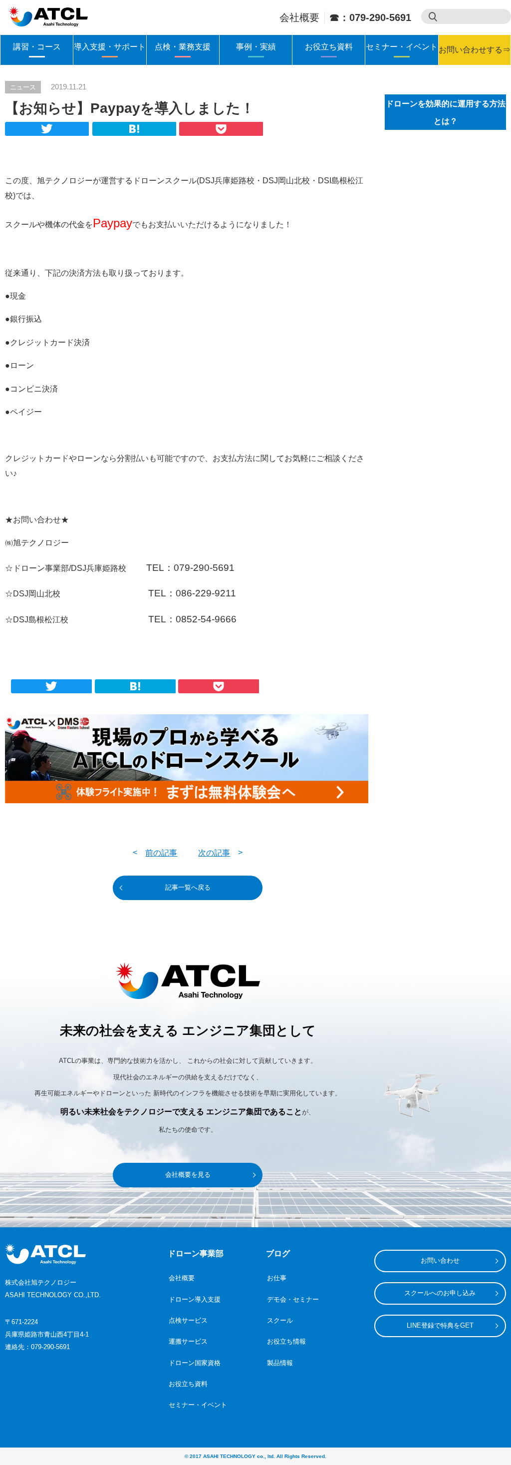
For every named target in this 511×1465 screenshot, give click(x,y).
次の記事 (214, 853)
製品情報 (280, 1363)
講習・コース (37, 46)
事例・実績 (256, 46)
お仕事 (276, 1278)
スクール (280, 1320)
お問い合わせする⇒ (475, 49)
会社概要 (299, 17)
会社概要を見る (188, 1174)
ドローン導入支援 (195, 1299)
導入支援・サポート (110, 46)
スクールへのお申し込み (440, 1293)
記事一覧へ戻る (188, 887)
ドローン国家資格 (195, 1363)
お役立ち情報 (286, 1341)
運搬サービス (188, 1341)
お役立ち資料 (329, 46)
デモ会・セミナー (293, 1299)
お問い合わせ (440, 1260)
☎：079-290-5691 (370, 17)
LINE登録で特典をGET (440, 1325)
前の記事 (161, 853)
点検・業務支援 (183, 46)
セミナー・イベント (402, 46)
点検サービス (188, 1320)
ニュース (23, 87)
